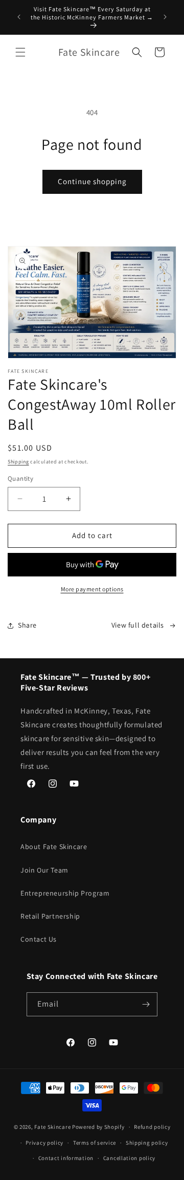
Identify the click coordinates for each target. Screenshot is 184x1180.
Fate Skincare (52, 1126)
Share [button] (27, 625)
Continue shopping (92, 181)
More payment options (92, 589)
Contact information (66, 1158)
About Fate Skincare (53, 846)
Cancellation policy (129, 1158)
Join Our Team (44, 870)
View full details (137, 625)
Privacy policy (44, 1142)
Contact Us (38, 939)
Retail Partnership (50, 916)
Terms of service (94, 1142)
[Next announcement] (165, 17)
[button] (20, 52)
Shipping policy (147, 1142)
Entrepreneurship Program (64, 893)
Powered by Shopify (98, 1126)
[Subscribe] (145, 1004)
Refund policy (152, 1126)
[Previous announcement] (19, 17)
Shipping (18, 461)
